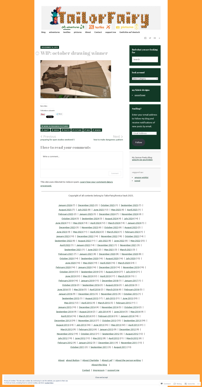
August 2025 (65, 209)
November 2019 (131, 267)
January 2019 (87, 280)
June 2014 (119, 311)
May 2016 (79, 289)
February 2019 (66, 280)
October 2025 (108, 205)
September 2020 (89, 258)
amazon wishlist (141, 177)
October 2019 (67, 271)
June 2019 (70, 276)
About (88, 32)
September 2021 (73, 249)
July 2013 (81, 325)
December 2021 (105, 245)
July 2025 (82, 209)
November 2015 (109, 294)
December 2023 (67, 227)
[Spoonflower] (159, 38)
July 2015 (110, 298)
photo (67, 130)
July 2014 (103, 311)
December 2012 (127, 329)
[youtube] (155, 38)
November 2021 (128, 245)
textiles (66, 32)
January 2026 (65, 205)
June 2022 (119, 240)
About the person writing (128, 360)
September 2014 (64, 311)
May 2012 (98, 338)
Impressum (99, 370)
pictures (78, 32)
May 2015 (69, 302)
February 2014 (105, 316)
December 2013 (62, 320)
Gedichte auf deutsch (129, 32)
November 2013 (86, 320)
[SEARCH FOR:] (145, 59)
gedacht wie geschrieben (142, 160)
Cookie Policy (49, 383)
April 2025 (132, 209)
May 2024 (78, 223)
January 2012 (85, 342)
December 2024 (107, 214)
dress (56, 130)
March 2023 (113, 232)
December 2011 (106, 342)
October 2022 (132, 236)
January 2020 (85, 267)
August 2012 (132, 334)
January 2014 (127, 316)
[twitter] (150, 38)
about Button (72, 360)
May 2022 (135, 240)
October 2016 (69, 285)
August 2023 (130, 227)
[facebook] (145, 38)
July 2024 (129, 218)
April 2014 (66, 316)
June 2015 (128, 298)
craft (46, 130)
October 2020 (67, 258)
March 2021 (126, 249)
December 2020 (107, 254)
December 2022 (85, 236)
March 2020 (124, 263)
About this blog (99, 364)
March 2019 (124, 276)
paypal (137, 181)
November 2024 (130, 214)
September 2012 (110, 334)
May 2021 (109, 249)
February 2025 (65, 214)
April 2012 (114, 338)
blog (43, 32)
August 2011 (120, 347)
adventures (54, 32)
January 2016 (65, 294)
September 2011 (99, 347)
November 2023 (90, 227)
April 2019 (105, 276)
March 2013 (67, 329)
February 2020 (63, 267)
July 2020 (130, 258)
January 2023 (63, 236)
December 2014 (87, 307)
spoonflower (140, 95)
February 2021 (65, 254)
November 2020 (130, 254)
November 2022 (109, 236)
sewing (98, 130)
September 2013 (132, 320)
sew (88, 130)
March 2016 (112, 289)
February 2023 (132, 232)
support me (110, 32)
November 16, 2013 (50, 47)
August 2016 (112, 285)
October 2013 (109, 320)
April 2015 (86, 302)
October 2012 (88, 334)
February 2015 (123, 302)
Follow (138, 142)
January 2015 (65, 307)
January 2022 (83, 245)
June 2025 (98, 209)
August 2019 (112, 271)
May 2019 (88, 276)
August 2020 (112, 258)
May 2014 (135, 311)
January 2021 (86, 254)
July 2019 (130, 271)
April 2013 (133, 325)
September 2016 (91, 285)
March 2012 (132, 338)
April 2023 (95, 232)
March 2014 (85, 316)
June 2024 (60, 223)
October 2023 (111, 227)
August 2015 (91, 298)
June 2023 (62, 232)
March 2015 (104, 302)
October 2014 (131, 307)
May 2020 (88, 263)
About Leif (107, 360)
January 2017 (131, 280)
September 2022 (63, 240)
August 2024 (111, 218)
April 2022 (65, 245)
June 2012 (80, 338)
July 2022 (103, 240)
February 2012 (65, 342)
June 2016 (62, 289)
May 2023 (78, 232)
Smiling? (137, 108)
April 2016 (95, 289)
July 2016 (129, 285)
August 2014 (85, 311)
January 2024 (134, 223)
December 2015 (86, 294)
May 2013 (116, 325)
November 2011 (129, 342)
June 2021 (93, 249)
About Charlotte (90, 360)
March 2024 (114, 223)
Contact (98, 32)
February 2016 (131, 289)
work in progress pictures (56, 126)
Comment (115, 173)
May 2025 (116, 209)
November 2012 (65, 334)
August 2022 (84, 240)
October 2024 (69, 218)
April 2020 (105, 263)
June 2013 (98, 325)
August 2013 (62, 325)
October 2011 (77, 347)
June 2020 (70, 263)
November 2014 (110, 307)
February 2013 (86, 329)
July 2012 (63, 338)
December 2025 (86, 205)
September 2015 (70, 298)
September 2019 (89, 271)
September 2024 (90, 218)
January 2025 (86, 214)
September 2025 (129, 205)
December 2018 (110, 280)
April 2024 (95, 223)
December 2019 (107, 267)
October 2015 (131, 294)
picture (78, 130)
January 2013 (106, 329)
